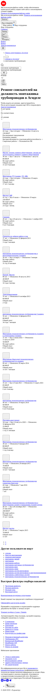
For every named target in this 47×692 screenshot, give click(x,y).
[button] (3, 41)
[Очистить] (4, 73)
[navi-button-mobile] (3, 48)
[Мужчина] (6, 125)
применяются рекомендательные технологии (19, 669)
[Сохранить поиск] (3, 81)
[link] (4, 36)
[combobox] (11, 68)
